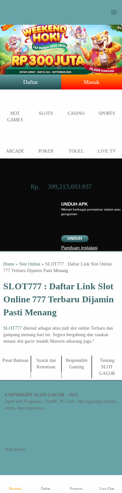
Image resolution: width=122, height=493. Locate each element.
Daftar (30, 82)
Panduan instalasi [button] (79, 247)
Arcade (15, 151)
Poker (45, 151)
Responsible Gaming (77, 363)
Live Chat (107, 488)
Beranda (15, 488)
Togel (76, 151)
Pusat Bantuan (15, 360)
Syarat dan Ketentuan (46, 363)
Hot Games (15, 116)
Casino (76, 113)
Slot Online (29, 264)
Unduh (74, 238)
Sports (107, 113)
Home (8, 264)
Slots (46, 113)
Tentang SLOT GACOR (107, 367)
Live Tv (107, 151)
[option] (53, 67)
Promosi (76, 488)
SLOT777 (12, 328)
